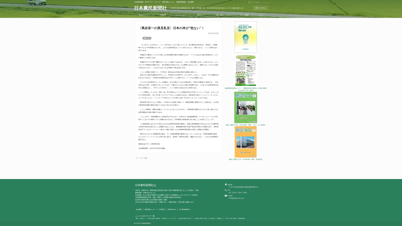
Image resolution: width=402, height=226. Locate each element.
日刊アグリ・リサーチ (153, 2)
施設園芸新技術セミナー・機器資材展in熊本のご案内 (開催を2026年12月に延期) (245, 89)
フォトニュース (181, 15)
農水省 (142, 218)
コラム (260, 15)
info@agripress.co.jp (236, 198)
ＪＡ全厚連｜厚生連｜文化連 (200, 218)
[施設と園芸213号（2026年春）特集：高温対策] (246, 142)
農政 (137, 218)
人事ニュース (201, 15)
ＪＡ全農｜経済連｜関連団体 (153, 218)
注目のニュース (144, 15)
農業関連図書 (181, 2)
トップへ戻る (141, 158)
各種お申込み (172, 209)
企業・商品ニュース (222, 15)
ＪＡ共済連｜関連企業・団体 (184, 218)
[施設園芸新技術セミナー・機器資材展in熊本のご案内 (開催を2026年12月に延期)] (246, 71)
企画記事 (163, 15)
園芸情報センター (168, 2)
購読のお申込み (260, 8)
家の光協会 (212, 218)
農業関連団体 (242, 218)
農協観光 (220, 218)
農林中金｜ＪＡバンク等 (168, 218)
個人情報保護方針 (184, 209)
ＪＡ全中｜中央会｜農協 (230, 218)
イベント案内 (244, 15)
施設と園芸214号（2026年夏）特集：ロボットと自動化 (245, 125)
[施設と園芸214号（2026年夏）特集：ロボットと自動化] (246, 108)
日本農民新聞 (138, 2)
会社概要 (190, 2)
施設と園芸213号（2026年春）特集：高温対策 (245, 159)
